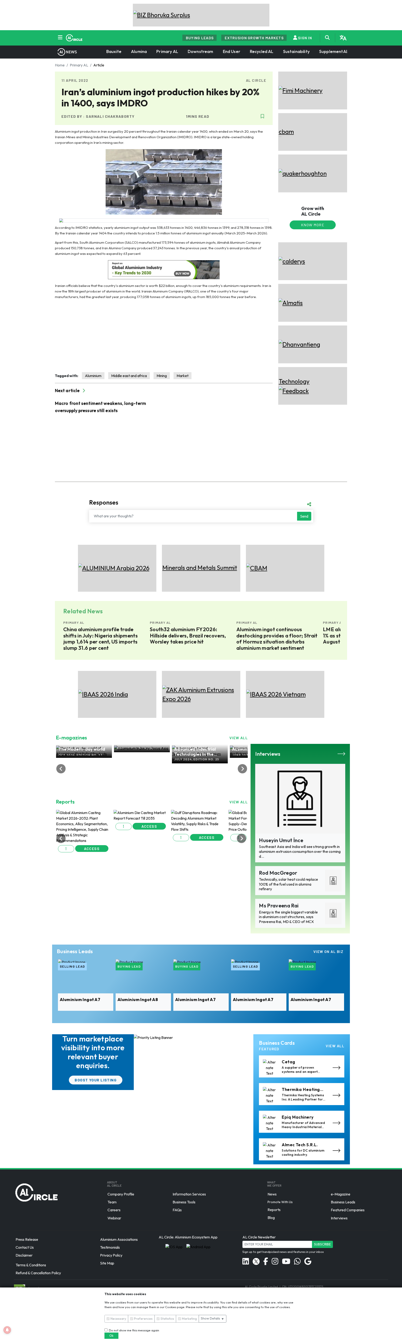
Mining (162, 375)
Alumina (139, 51)
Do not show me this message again (133, 1330)
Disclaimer (24, 1255)
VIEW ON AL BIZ (328, 951)
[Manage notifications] (7, 1330)
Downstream (200, 51)
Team (112, 1202)
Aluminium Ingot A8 (137, 999)
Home (60, 65)
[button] (66, 826)
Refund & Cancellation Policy (38, 1273)
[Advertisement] (164, 335)
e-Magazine (340, 1194)
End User (231, 51)
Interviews (339, 1218)
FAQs (177, 1210)
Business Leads (343, 1202)
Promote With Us (280, 1202)
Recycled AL (262, 51)
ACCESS (92, 826)
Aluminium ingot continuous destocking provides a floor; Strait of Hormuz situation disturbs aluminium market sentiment (277, 638)
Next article (67, 390)
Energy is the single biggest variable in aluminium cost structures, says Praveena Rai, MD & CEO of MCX (288, 917)
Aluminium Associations (119, 1239)
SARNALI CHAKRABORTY (110, 116)
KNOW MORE (312, 225)
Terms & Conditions (31, 1265)
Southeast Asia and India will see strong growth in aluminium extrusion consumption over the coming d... (300, 851)
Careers (114, 1210)
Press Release (27, 1239)
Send (304, 516)
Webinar (114, 1218)
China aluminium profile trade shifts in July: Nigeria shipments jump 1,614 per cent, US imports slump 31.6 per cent (100, 638)
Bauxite (113, 51)
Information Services (189, 1194)
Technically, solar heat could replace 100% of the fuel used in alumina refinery (288, 884)
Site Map (107, 1263)
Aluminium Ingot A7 (80, 999)
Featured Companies (348, 1210)
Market (182, 375)
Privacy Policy (111, 1255)
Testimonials (110, 1247)
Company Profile (120, 1194)
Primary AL (167, 51)
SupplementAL (333, 51)
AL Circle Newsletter (259, 1237)
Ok (111, 1335)
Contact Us (25, 1247)
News (272, 1194)
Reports (274, 1209)
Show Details (212, 1318)
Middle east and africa (129, 375)
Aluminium (93, 375)
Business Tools (184, 1202)
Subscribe (322, 1244)
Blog (271, 1217)
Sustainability (296, 51)
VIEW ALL (238, 738)
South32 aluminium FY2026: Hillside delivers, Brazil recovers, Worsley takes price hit (188, 635)
